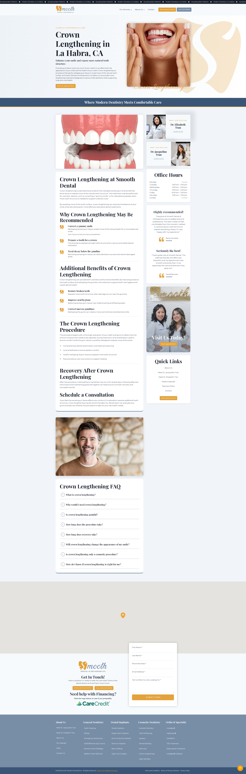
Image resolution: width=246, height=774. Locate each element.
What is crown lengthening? (81, 494)
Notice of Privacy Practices (170, 771)
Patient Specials (168, 382)
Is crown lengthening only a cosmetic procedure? (92, 554)
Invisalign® (171, 728)
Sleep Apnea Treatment (176, 749)
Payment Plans (168, 386)
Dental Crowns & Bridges (93, 749)
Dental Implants (118, 728)
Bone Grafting (117, 749)
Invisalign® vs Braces (174, 754)
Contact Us (60, 753)
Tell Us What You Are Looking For (146, 680)
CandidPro (171, 738)
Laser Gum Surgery (119, 754)
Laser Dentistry (145, 759)
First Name (137, 647)
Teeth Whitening (145, 733)
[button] (123, 615)
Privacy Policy (185, 771)
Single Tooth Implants (120, 733)
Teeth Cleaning (90, 728)
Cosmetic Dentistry (146, 728)
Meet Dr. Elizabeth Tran (168, 377)
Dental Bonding (145, 744)
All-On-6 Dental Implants (121, 738)
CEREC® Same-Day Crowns (94, 744)
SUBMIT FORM (153, 697)
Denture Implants (118, 744)
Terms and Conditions (152, 771)
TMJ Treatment (173, 744)
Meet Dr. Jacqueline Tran (168, 372)
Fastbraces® (171, 733)
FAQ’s (58, 748)
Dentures (142, 749)
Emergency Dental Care (93, 738)
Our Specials (61, 743)
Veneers (142, 738)
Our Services (125, 9)
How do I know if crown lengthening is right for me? (93, 564)
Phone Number (139, 664)
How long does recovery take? (81, 534)
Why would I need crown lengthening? (86, 504)
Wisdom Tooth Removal (93, 754)
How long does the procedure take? (84, 524)
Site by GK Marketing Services (107, 771)
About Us (139, 9)
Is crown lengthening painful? (82, 514)
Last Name (137, 655)
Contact (151, 9)
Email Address (138, 672)
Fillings (86, 733)
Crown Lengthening (147, 754)
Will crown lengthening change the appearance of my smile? (97, 544)
